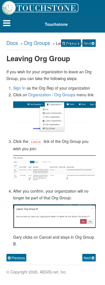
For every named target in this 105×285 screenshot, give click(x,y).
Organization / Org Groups (51, 94)
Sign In (19, 88)
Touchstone (56, 24)
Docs (12, 42)
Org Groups (37, 42)
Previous (18, 257)
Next (88, 257)
